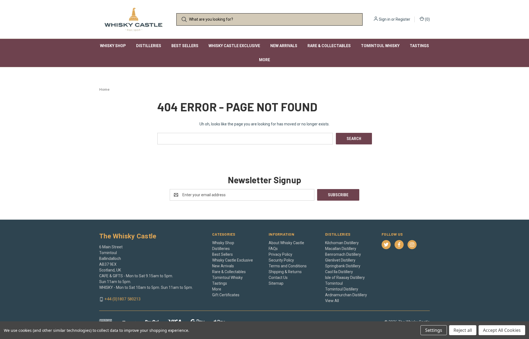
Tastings (419, 46)
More (264, 60)
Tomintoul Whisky (380, 46)
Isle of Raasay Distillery (345, 277)
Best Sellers (184, 46)
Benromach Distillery (343, 254)
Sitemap (276, 283)
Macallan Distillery (340, 248)
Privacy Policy (280, 254)
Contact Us (278, 277)
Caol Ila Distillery (339, 272)
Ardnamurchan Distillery (346, 295)
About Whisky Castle (286, 243)
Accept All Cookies (502, 330)
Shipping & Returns (285, 272)
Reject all (463, 330)
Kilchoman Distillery (342, 243)
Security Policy (281, 260)
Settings (433, 330)
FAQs (273, 248)
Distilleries (148, 46)
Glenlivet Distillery (340, 260)
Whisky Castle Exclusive (234, 46)
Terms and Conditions (288, 266)
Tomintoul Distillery (341, 289)
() (427, 19)
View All (332, 300)
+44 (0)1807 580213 (122, 299)
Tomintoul (334, 283)
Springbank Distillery (342, 266)
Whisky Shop (113, 46)
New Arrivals (283, 46)
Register (403, 19)
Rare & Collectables (329, 46)
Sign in (384, 19)
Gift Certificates (225, 295)
